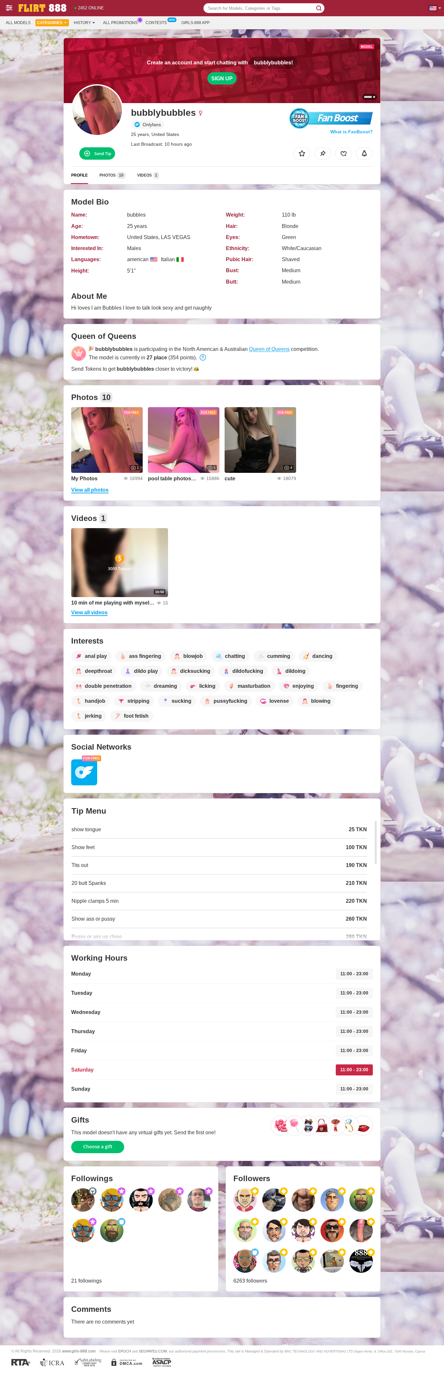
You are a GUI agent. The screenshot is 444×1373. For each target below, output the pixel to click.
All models (18, 22)
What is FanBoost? (351, 131)
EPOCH (124, 1351)
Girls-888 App (195, 22)
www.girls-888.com (79, 1351)
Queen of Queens (269, 349)
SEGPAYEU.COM (153, 1351)
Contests (156, 22)
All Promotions (120, 22)
